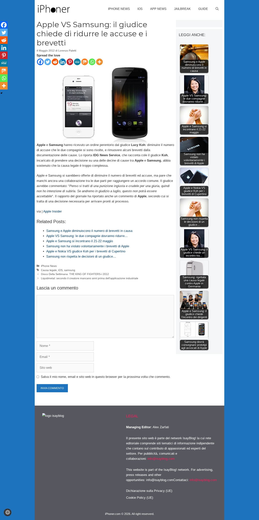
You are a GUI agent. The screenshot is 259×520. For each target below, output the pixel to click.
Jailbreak (182, 8)
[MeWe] (77, 62)
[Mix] (84, 62)
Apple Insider (52, 211)
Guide (203, 8)
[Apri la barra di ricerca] (217, 9)
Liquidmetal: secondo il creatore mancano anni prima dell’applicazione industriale (89, 278)
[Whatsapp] (92, 62)
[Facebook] (40, 62)
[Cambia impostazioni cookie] (7, 512)
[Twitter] (47, 62)
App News (158, 8)
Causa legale (49, 270)
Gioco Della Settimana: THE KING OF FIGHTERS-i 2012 (75, 274)
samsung (69, 270)
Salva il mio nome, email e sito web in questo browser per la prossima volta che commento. (105, 377)
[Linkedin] (62, 62)
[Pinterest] (70, 62)
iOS (140, 8)
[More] (99, 62)
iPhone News (119, 8)
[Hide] (1, 93)
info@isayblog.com (161, 459)
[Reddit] (55, 62)
